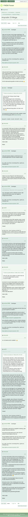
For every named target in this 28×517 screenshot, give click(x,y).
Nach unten (3, 23)
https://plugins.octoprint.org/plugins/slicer (11, 317)
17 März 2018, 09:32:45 (6, 188)
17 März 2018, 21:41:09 (6, 337)
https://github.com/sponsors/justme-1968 (10, 62)
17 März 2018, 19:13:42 (6, 240)
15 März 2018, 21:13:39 (6, 125)
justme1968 (6, 29)
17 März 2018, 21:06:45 (6, 269)
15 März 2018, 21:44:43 (6, 153)
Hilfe (4, 514)
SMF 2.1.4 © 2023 (11, 515)
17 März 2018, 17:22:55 (6, 210)
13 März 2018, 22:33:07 (6, 69)
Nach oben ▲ (22, 514)
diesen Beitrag (17, 114)
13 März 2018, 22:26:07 (6, 31)
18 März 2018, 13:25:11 (6, 453)
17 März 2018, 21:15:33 (6, 305)
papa (4, 88)
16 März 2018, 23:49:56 (6, 173)
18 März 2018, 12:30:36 (6, 351)
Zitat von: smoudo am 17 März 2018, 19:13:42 (13, 354)
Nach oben (3, 503)
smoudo (5, 67)
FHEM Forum (9, 5)
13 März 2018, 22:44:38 (6, 89)
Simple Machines (17, 515)
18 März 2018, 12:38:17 (6, 425)
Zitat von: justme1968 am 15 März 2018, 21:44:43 (14, 272)
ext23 (4, 208)
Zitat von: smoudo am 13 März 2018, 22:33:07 (13, 93)
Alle (19, 23)
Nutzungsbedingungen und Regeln (12, 514)
